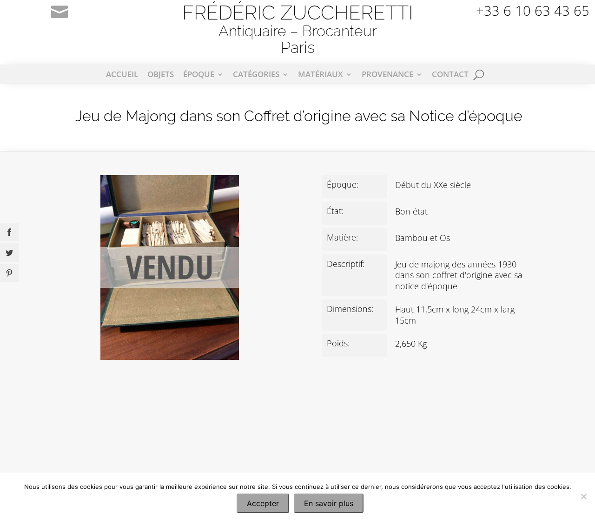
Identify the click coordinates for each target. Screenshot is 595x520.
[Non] (583, 496)
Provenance (387, 75)
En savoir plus (328, 503)
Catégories (256, 75)
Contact (450, 75)
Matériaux (320, 75)
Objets (160, 75)
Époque (198, 75)
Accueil (122, 75)
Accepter (263, 503)
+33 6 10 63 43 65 (532, 10)
